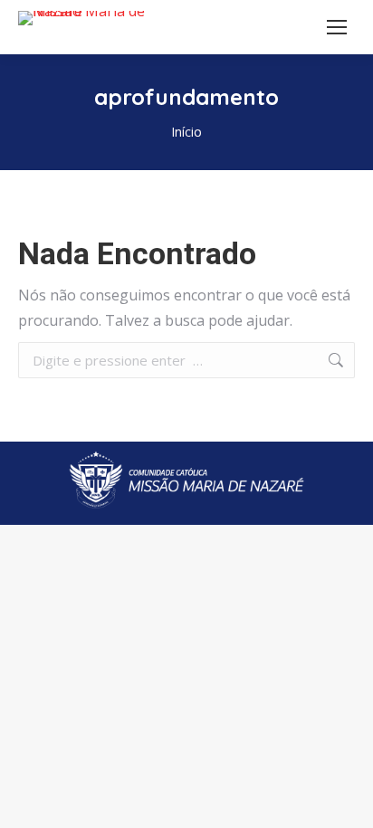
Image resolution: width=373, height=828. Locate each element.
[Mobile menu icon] (337, 27)
